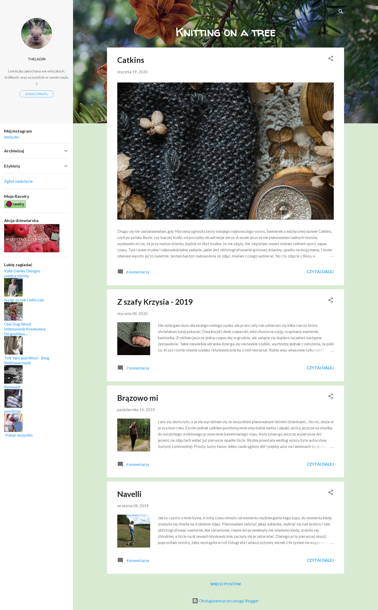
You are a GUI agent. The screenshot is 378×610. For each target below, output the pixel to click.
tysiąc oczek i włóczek (24, 299)
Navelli (129, 493)
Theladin (37, 59)
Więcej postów (225, 584)
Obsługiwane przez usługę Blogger (228, 600)
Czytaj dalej (320, 271)
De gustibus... (16, 333)
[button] (331, 58)
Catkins (130, 59)
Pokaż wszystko (19, 435)
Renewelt (12, 386)
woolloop (12, 411)
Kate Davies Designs (22, 270)
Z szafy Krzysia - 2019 (155, 301)
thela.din (11, 137)
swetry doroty (16, 275)
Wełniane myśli (17, 362)
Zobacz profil (36, 94)
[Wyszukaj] (341, 12)
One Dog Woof (17, 323)
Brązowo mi (137, 397)
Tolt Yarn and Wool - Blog (26, 357)
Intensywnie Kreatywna (24, 328)
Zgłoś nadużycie (18, 181)
